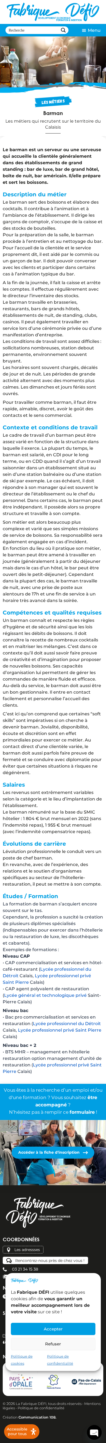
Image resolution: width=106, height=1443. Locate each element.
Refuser (53, 1343)
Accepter (53, 1329)
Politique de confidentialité (41, 1408)
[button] (91, 30)
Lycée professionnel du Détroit (67, 1023)
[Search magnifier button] (64, 30)
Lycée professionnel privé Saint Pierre (59, 1030)
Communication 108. (37, 1417)
